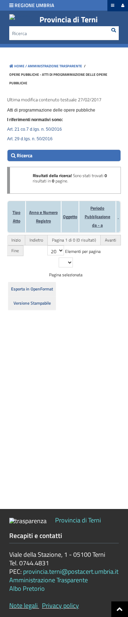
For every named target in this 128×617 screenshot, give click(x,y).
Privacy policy (60, 605)
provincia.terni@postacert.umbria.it (70, 571)
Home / (20, 66)
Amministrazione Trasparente (54, 66)
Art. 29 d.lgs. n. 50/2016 (30, 138)
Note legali (23, 605)
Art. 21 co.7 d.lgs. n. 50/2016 (34, 129)
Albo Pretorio (27, 588)
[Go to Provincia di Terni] (20, 17)
